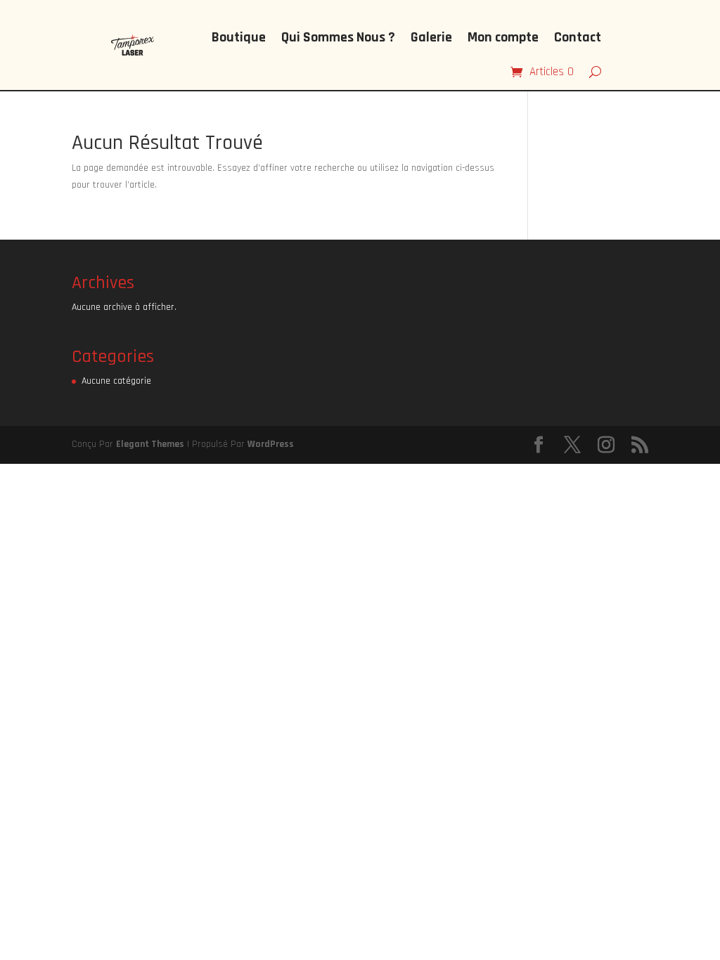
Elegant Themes (150, 444)
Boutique (239, 37)
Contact (577, 37)
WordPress (271, 444)
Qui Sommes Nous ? (338, 37)
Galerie (431, 37)
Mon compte (503, 37)
